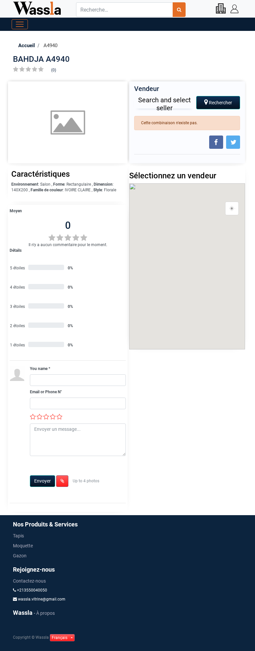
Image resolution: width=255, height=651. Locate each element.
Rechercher (220, 102)
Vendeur (146, 89)
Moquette (23, 545)
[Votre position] (232, 208)
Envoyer (42, 481)
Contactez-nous (29, 581)
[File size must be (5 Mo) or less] (62, 481)
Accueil (26, 45)
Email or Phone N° (46, 392)
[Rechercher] (179, 9)
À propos (45, 613)
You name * (40, 368)
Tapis (18, 535)
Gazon (20, 555)
